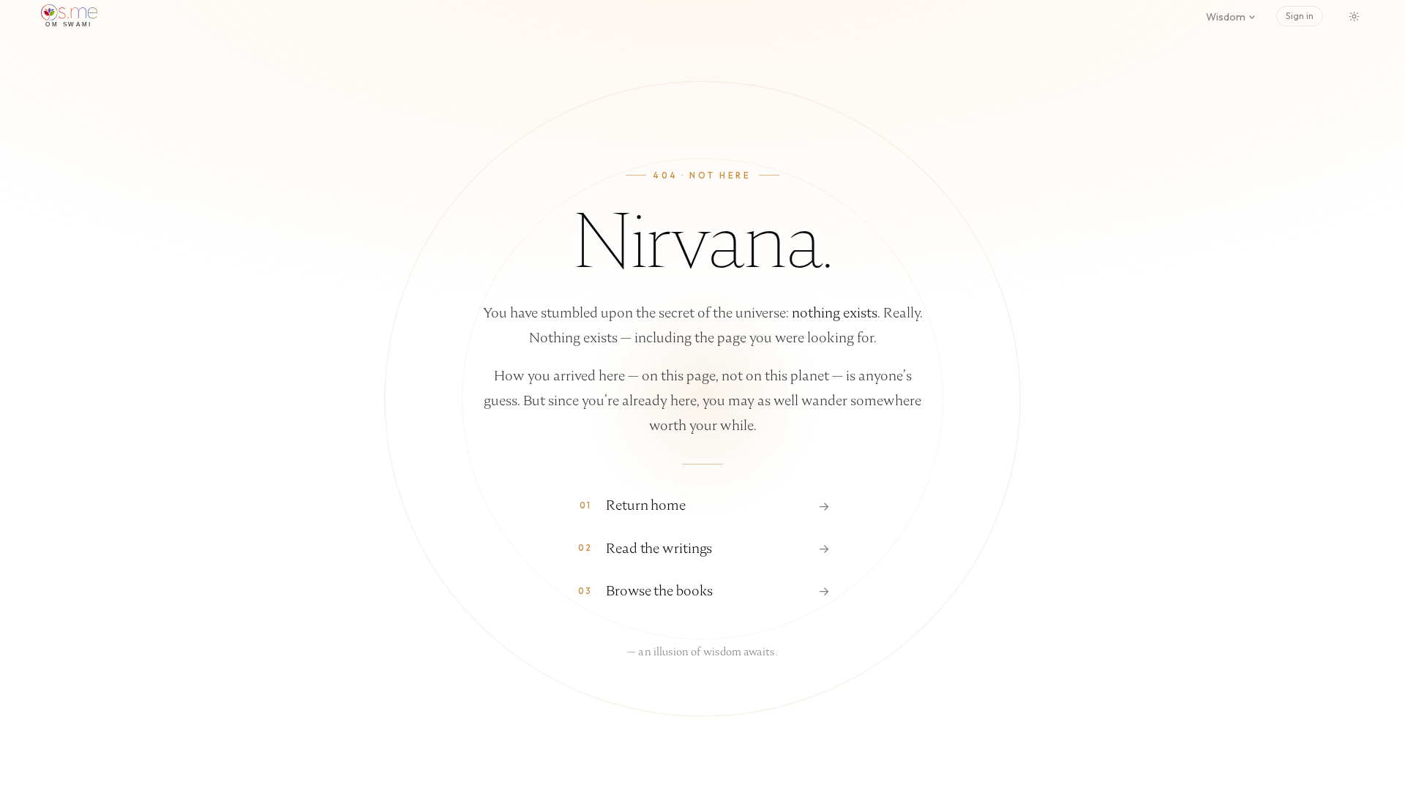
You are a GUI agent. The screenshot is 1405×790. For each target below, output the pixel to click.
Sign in (1300, 15)
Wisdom (1225, 16)
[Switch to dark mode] (1354, 16)
